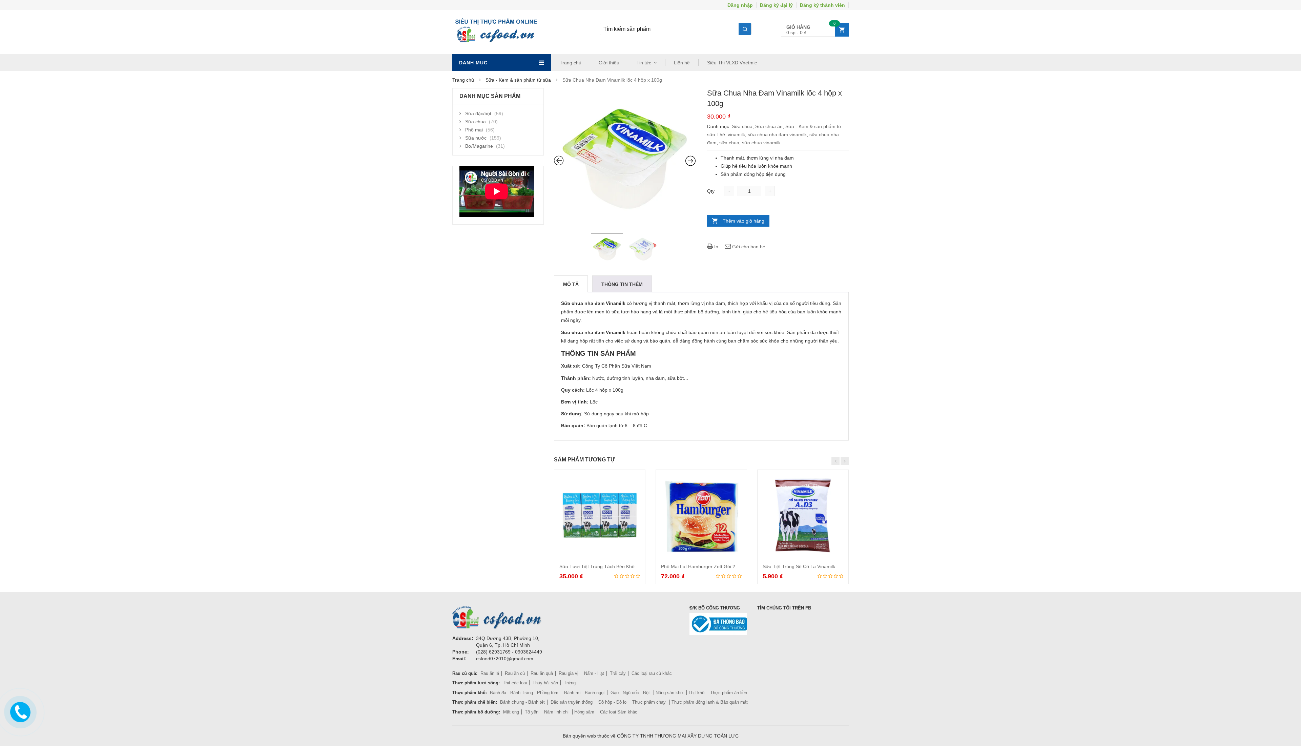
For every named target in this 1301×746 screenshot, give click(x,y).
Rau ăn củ (515, 673)
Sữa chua (742, 126)
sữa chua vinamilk (761, 142)
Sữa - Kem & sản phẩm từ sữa (518, 80)
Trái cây (618, 673)
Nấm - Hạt (594, 673)
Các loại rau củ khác (652, 673)
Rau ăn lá (489, 673)
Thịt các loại (515, 682)
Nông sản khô (670, 692)
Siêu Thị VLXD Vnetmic (732, 62)
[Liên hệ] (19, 710)
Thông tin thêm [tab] (622, 284)
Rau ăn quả (542, 673)
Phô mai (474, 129)
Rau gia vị (568, 673)
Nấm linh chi (557, 711)
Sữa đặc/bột (478, 113)
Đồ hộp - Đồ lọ (612, 702)
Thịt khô (696, 692)
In (715, 246)
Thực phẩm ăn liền (728, 692)
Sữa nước (476, 138)
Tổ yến (531, 711)
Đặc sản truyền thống (572, 702)
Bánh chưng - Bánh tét (522, 702)
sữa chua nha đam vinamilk (777, 134)
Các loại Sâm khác (618, 711)
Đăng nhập (740, 5)
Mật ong (511, 711)
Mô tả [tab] (571, 284)
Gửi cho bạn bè (748, 246)
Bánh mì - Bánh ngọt (584, 692)
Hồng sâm (585, 711)
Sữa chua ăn (769, 126)
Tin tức (644, 62)
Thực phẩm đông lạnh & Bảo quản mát (710, 702)
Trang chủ (570, 62)
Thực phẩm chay (649, 702)
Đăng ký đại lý (776, 5)
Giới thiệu (609, 62)
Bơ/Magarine (479, 146)
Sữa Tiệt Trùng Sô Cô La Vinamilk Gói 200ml (811, 566)
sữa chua (729, 142)
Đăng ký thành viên (822, 5)
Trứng (570, 682)
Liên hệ (682, 62)
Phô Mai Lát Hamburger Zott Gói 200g (702, 566)
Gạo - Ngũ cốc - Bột (631, 692)
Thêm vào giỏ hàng (743, 221)
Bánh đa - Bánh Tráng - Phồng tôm (524, 692)
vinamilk (736, 134)
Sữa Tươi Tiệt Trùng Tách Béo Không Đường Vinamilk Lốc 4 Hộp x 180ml (638, 566)
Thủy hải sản (545, 682)
